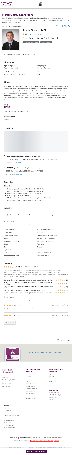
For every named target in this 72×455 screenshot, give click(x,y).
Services (28, 381)
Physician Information (55, 374)
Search (4, 26)
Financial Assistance (31, 388)
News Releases (53, 397)
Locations (28, 376)
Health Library (29, 396)
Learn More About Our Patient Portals (45, 352)
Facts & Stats (7, 410)
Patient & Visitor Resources (33, 379)
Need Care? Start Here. (18, 14)
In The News (52, 399)
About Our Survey (31, 398)
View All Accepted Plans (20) (14, 74)
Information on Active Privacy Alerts (44, 441)
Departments (52, 381)
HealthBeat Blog (30, 393)
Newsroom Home (54, 392)
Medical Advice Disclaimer (52, 438)
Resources (52, 376)
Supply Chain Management (11, 413)
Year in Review (8, 430)
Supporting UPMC (9, 420)
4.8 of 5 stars (19, 267)
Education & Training (54, 379)
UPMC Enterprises (9, 425)
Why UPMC (7, 408)
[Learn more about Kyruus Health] (63, 340)
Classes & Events (30, 391)
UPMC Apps (7, 422)
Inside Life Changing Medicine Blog (58, 395)
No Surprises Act (30, 386)
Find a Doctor (29, 374)
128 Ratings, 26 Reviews (37, 34)
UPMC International (9, 427)
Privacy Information (21, 441)
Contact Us (13, 438)
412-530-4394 (30, 54)
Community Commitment (11, 415)
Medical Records (30, 383)
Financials (6, 418)
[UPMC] (6, 4)
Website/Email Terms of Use (30, 438)
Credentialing (52, 383)
